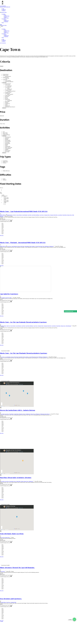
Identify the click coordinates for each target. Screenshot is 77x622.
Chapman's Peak (40, 325)
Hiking (5, 16)
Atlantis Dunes (3, 602)
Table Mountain (68, 325)
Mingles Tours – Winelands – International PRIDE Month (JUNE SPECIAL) (23, 243)
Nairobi (22, 481)
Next (2, 621)
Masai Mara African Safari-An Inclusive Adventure (15, 478)
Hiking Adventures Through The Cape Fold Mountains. (17, 568)
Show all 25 (4, 82)
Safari (5, 29)
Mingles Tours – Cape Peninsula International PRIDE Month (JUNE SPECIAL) (24, 211)
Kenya (15, 481)
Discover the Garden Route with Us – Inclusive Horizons (17, 410)
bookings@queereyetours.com (5, 6)
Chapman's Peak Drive (47, 325)
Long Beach (54, 325)
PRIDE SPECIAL (3, 246)
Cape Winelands (14, 246)
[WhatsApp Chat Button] (74, 619)
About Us (3, 10)
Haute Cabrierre (32, 246)
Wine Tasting (6, 17)
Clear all (1, 66)
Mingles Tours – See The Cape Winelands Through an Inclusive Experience (23, 353)
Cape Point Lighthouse (29, 325)
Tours (1, 24)
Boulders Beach (3, 325)
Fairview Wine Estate (20, 246)
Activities (3, 14)
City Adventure (6, 30)
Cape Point (23, 325)
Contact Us (4, 9)
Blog (3, 22)
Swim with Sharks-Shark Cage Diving (12, 534)
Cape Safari (3, 297)
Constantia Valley (13, 602)
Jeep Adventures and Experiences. (11, 599)
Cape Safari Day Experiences (9, 294)
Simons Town (63, 325)
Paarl (43, 246)
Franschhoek (27, 246)
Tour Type (4, 18)
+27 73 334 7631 (3, 5)
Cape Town (9, 246)
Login (3, 8)
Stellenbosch (47, 246)
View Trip (1, 235)
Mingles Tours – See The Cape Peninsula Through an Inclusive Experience (23, 322)
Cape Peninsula (18, 325)
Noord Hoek (58, 325)
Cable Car (8, 325)
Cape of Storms (12, 325)
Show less (4, 152)
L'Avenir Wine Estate (38, 246)
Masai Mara (18, 481)
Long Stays (6, 21)
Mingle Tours (6, 20)
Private (5, 19)
